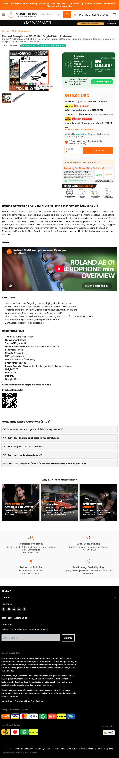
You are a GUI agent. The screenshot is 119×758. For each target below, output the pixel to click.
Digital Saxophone (21, 31)
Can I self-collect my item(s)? (25, 455)
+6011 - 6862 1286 (31, 552)
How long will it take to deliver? (25, 446)
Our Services (87, 748)
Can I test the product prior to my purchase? (33, 437)
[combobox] (51, 14)
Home (5, 31)
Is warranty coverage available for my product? (35, 429)
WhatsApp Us (103, 81)
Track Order (59, 748)
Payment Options (105, 748)
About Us (73, 748)
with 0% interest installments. (79, 129)
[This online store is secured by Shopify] (110, 734)
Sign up (68, 637)
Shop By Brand (43, 748)
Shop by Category (24, 748)
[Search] (67, 14)
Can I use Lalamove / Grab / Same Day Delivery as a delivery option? (46, 463)
